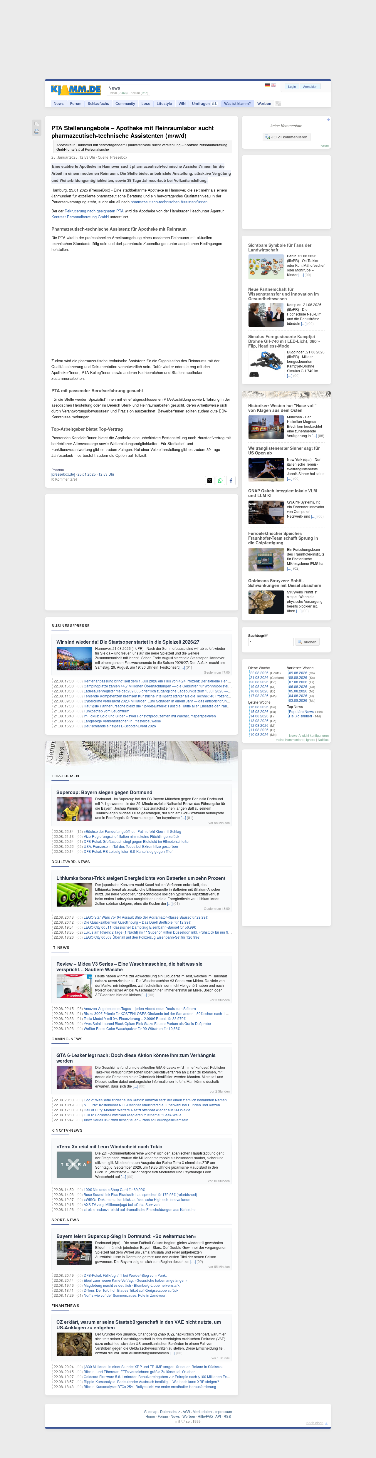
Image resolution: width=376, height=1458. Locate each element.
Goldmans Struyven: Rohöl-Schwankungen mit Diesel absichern (284, 583)
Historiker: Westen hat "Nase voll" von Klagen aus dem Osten (282, 407)
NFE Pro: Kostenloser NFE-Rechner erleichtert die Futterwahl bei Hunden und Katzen (152, 1104)
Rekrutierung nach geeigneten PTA (94, 211)
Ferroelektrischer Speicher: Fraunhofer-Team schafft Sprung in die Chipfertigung (283, 538)
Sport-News (65, 1219)
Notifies (323, 739)
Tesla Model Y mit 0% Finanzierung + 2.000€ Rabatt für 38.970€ (135, 1018)
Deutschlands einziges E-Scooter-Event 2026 (120, 725)
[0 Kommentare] (64, 479)
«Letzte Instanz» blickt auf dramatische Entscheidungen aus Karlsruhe (140, 1209)
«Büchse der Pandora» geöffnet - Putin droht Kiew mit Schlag (132, 831)
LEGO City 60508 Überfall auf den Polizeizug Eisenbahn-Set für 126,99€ (141, 936)
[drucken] (36, 131)
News (59, 103)
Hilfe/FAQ (205, 1416)
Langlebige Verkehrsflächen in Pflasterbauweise (122, 720)
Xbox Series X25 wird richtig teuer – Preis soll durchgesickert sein (136, 1119)
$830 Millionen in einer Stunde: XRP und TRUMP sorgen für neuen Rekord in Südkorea (154, 1366)
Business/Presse (70, 625)
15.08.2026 (259, 711)
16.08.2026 (259, 706)
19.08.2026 (259, 686)
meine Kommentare (289, 739)
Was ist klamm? (237, 103)
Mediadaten (202, 1411)
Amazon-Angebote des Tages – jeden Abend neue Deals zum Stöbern (140, 1008)
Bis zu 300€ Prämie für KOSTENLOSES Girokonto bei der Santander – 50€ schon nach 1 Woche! (161, 1013)
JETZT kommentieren (289, 137)
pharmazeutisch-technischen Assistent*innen (169, 201)
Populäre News (301, 711)
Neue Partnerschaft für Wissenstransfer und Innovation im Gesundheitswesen (283, 293)
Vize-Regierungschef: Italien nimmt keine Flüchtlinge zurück (131, 836)
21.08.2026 (259, 677)
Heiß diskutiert (300, 715)
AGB (186, 1411)
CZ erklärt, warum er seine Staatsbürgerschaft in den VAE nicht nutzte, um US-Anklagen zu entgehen (138, 1324)
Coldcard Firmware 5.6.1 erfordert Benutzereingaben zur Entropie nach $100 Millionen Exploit (159, 1376)
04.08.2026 (298, 695)
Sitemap (150, 1411)
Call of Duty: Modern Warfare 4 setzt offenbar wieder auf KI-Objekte (137, 1109)
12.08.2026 (259, 725)
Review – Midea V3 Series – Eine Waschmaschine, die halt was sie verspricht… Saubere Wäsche (129, 966)
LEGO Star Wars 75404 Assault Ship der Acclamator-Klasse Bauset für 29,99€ (146, 917)
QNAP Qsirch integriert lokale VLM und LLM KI (282, 493)
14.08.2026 (259, 715)
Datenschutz (170, 1411)
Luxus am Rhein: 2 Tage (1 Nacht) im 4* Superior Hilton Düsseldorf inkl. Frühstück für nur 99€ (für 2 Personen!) (172, 932)
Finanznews (65, 1305)
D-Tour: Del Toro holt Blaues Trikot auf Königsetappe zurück (131, 1290)
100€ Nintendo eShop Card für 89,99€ (114, 1189)
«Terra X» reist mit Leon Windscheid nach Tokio (109, 1146)
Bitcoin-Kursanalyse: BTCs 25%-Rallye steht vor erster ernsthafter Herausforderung (150, 1386)
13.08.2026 (259, 720)
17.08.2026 (259, 695)
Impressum (223, 1411)
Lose (146, 103)
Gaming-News (67, 1038)
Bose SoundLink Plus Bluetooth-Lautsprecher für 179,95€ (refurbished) (140, 1194)
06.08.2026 (298, 686)
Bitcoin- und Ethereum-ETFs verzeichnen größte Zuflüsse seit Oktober (139, 1371)
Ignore (310, 739)
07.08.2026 (298, 681)
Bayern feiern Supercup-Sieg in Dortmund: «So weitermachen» (126, 1236)
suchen (310, 642)
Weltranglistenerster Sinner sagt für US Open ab (284, 450)
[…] (182, 667)
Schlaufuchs (98, 103)
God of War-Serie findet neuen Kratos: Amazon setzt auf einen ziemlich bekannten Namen (155, 1099)
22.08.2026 (259, 672)
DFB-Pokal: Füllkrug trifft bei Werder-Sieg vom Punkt (125, 1275)
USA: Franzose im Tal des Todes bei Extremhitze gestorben (131, 846)
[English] (273, 85)
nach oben (314, 1422)
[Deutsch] (268, 85)
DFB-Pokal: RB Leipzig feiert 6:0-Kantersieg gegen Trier (128, 851)
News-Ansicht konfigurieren (309, 735)
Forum (75, 103)
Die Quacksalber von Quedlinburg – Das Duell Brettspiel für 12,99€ (137, 922)
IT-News (60, 947)
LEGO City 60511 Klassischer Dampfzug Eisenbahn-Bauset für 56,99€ (140, 927)
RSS (227, 1416)
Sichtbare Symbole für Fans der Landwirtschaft (279, 247)
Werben (264, 103)
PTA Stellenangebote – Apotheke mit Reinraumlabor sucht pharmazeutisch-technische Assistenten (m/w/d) (139, 137)
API (218, 1416)
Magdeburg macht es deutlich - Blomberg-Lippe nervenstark (131, 1285)
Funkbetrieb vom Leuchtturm (106, 710)
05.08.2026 (298, 690)
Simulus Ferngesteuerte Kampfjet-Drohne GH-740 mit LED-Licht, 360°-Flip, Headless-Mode (284, 341)
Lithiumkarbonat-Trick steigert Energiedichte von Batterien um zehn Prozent (140, 878)
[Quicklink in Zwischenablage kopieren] (36, 124)
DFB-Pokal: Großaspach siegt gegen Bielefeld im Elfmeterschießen (137, 841)
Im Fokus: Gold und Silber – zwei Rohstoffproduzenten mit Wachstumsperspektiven (150, 715)
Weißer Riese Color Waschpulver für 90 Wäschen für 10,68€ (132, 1028)
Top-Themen (65, 776)
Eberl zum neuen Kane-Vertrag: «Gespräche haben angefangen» (136, 1280)
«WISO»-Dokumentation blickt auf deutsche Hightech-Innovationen (137, 1199)
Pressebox (118, 157)
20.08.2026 (259, 681)
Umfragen (204, 103)
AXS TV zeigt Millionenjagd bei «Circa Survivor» (122, 1204)
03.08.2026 (298, 700)
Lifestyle (164, 103)
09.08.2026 (298, 672)
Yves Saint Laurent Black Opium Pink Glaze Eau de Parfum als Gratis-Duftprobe (147, 1023)
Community (125, 103)
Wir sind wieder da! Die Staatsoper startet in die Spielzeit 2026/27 (127, 641)
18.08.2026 (259, 690)
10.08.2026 (259, 734)
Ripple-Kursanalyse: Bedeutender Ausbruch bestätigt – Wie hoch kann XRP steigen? (151, 1381)
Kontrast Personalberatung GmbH (80, 216)
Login (292, 86)
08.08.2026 (298, 677)
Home (150, 1416)
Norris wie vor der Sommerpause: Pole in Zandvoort (125, 1295)
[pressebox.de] (63, 474)
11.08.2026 (259, 729)
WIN (182, 103)
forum (324, 145)
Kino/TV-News (67, 1130)
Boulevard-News (70, 861)
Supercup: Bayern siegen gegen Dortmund (104, 792)
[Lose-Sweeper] (278, 105)
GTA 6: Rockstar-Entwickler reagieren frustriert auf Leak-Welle (133, 1114)
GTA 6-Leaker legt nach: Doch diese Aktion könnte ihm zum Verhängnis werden (136, 1058)
